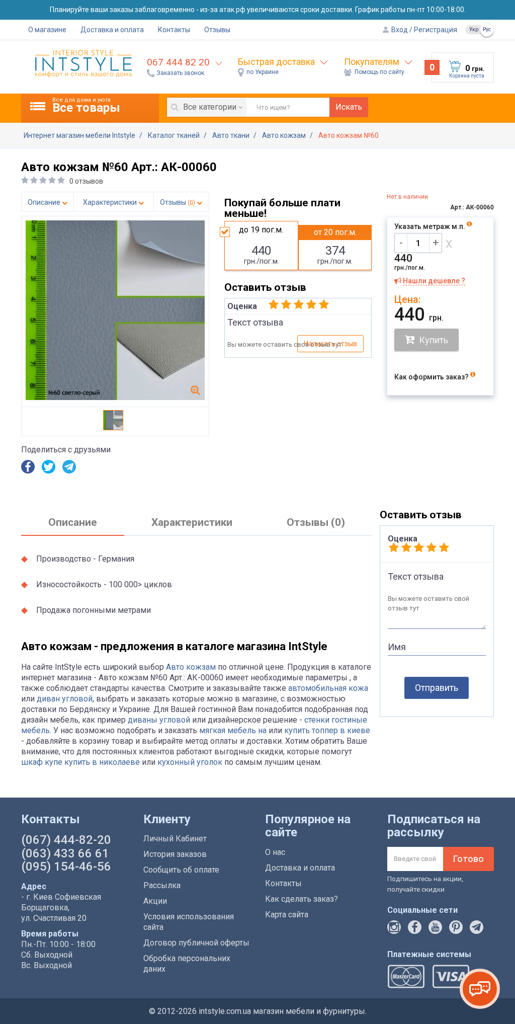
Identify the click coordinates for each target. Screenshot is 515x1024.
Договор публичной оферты (196, 943)
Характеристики (110, 202)
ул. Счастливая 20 (54, 918)
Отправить (436, 687)
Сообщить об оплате (181, 870)
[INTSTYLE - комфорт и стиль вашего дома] (83, 63)
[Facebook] (28, 471)
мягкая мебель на (233, 730)
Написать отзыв (330, 344)
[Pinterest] (456, 931)
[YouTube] (435, 931)
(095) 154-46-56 (66, 866)
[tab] (72, 523)
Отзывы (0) (316, 522)
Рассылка (162, 885)
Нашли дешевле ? (434, 281)
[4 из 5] (311, 305)
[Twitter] (48, 471)
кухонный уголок (189, 762)
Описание (45, 202)
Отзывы (217, 30)
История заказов (175, 854)
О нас (275, 852)
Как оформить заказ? (432, 377)
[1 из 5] (274, 305)
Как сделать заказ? (301, 899)
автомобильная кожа (328, 688)
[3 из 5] (299, 305)
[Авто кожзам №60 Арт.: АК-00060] (195, 390)
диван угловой (65, 698)
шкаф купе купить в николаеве (80, 762)
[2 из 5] (286, 305)
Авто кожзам (191, 667)
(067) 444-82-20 (66, 840)
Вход (399, 30)
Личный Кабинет (175, 838)
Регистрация (434, 30)
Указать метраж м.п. (430, 226)
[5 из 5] (324, 305)
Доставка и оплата (112, 30)
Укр (473, 29)
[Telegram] (69, 471)
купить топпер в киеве (327, 730)
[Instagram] (394, 931)
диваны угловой (159, 720)
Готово (468, 858)
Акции (155, 901)
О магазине (47, 30)
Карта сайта (286, 914)
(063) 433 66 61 (65, 853)
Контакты (174, 30)
